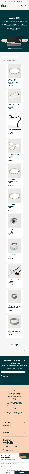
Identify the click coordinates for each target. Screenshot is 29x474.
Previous (2, 39)
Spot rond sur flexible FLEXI (14, 130)
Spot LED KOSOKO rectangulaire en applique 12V (13, 106)
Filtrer (24, 57)
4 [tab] (20, 50)
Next (22, 39)
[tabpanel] (14, 39)
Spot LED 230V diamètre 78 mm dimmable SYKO (13, 81)
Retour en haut (22, 351)
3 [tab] (16, 50)
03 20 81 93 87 (20, 1)
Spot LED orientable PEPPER (14, 230)
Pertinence (4, 57)
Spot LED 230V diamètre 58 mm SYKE (13, 181)
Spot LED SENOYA (13, 255)
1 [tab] (9, 50)
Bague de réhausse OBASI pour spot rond (14, 330)
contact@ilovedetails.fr (10, 1)
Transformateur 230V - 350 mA (14, 280)
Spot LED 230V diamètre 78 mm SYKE (13, 206)
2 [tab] (13, 50)
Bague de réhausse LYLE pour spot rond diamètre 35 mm (14, 306)
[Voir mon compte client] (18, 6)
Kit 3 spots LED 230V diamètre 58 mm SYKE (14, 156)
